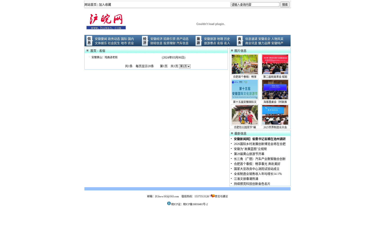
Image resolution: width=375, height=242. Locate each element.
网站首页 (90, 4)
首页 (93, 50)
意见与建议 (221, 196)
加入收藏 (105, 4)
